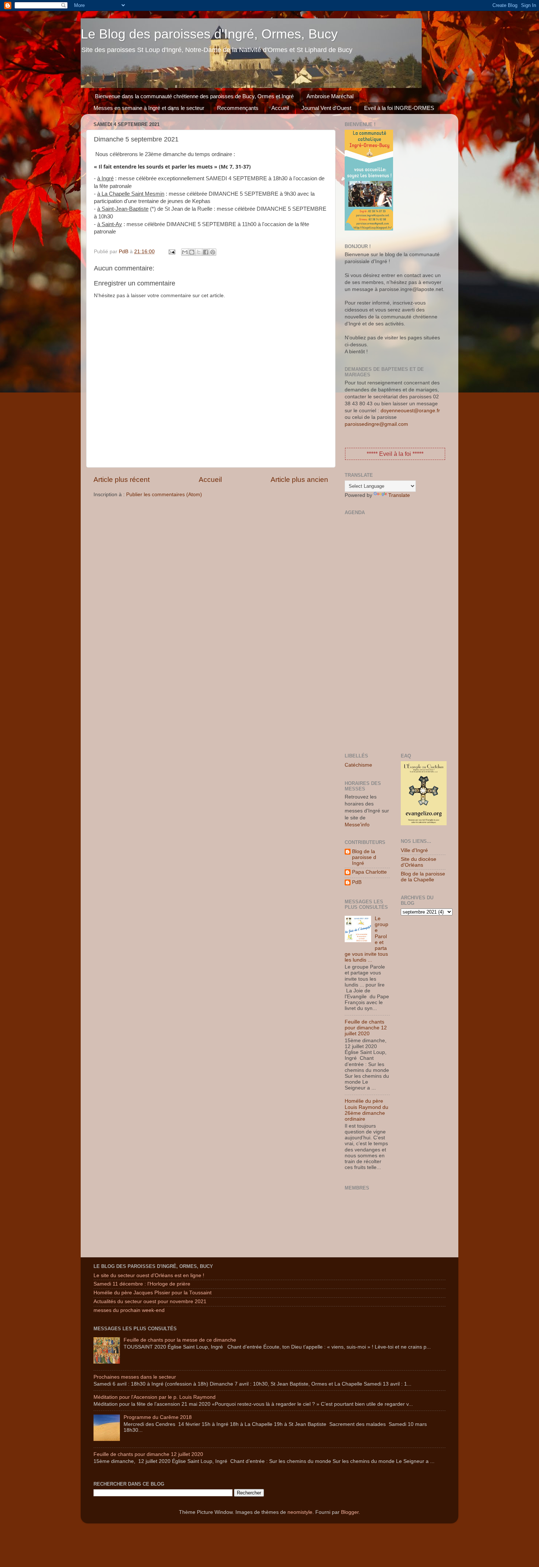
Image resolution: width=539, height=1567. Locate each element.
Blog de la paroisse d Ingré (364, 857)
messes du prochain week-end (129, 1310)
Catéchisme (358, 765)
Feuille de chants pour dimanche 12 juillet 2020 (366, 1027)
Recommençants (237, 108)
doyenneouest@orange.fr (410, 410)
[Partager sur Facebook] (205, 252)
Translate (399, 495)
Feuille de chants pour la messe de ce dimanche (180, 1340)
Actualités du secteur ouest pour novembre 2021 (150, 1301)
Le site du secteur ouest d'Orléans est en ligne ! (149, 1275)
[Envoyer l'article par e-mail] (171, 251)
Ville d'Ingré (414, 850)
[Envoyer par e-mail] (184, 252)
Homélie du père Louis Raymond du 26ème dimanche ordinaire (366, 1110)
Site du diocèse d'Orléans (418, 862)
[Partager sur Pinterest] (212, 252)
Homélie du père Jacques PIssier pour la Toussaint (153, 1292)
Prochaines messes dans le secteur (135, 1377)
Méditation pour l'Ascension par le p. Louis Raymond (155, 1397)
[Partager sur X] (198, 252)
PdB (357, 882)
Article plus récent (122, 479)
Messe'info (357, 824)
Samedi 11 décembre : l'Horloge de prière (142, 1284)
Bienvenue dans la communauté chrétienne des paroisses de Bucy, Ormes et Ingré (194, 96)
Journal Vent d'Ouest (326, 108)
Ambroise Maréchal (330, 96)
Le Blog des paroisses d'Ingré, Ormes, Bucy (209, 33)
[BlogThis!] (191, 252)
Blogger (350, 1512)
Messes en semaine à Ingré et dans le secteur (149, 108)
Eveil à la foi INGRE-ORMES (399, 108)
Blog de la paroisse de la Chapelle (423, 876)
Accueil (280, 108)
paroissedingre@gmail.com (376, 424)
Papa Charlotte (369, 872)
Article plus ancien (299, 479)
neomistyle (299, 1512)
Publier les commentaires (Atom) (164, 494)
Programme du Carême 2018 (158, 1417)
